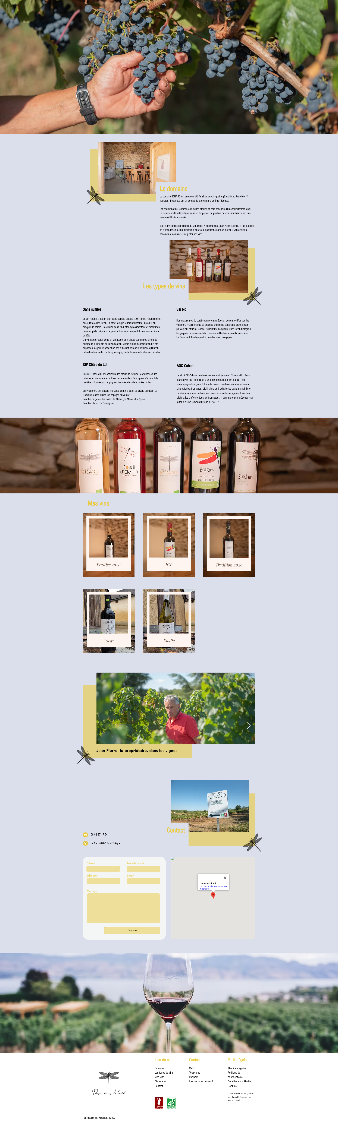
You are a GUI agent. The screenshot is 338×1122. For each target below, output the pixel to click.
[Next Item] (249, 725)
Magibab (103, 1117)
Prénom (91, 863)
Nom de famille (135, 863)
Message (92, 891)
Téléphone (92, 875)
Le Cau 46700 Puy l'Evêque (105, 843)
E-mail (130, 875)
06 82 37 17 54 (99, 834)
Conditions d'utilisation (240, 1081)
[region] (108, 546)
